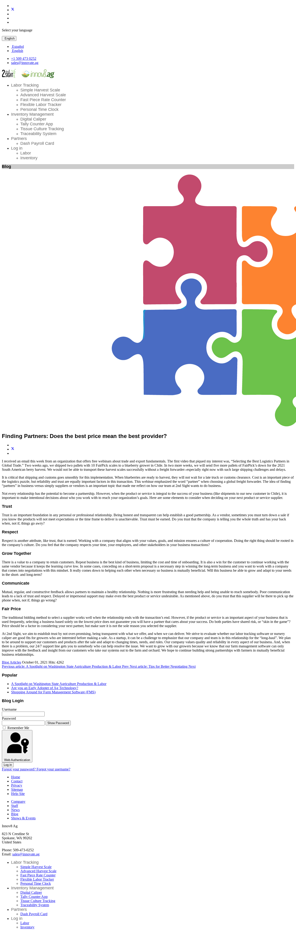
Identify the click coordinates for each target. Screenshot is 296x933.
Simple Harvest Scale (40, 90)
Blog (14, 814)
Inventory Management (32, 114)
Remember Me (18, 728)
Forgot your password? (19, 769)
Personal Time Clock (39, 109)
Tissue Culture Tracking (42, 129)
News (15, 810)
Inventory (28, 158)
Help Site (18, 794)
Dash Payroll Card (37, 143)
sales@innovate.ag (24, 63)
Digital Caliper (33, 119)
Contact (16, 781)
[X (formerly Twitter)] (12, 449)
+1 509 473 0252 (23, 58)
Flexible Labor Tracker (41, 104)
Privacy (16, 785)
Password (9, 718)
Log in (16, 148)
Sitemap (17, 789)
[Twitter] (12, 10)
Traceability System (38, 133)
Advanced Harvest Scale (43, 95)
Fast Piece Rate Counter (43, 99)
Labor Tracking (25, 85)
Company (18, 801)
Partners (19, 138)
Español (17, 46)
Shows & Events (23, 818)
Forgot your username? (53, 769)
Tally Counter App (36, 124)
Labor (25, 153)
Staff (14, 806)
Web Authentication (17, 760)
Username (9, 709)
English (9, 38)
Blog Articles (11, 662)
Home (15, 777)
